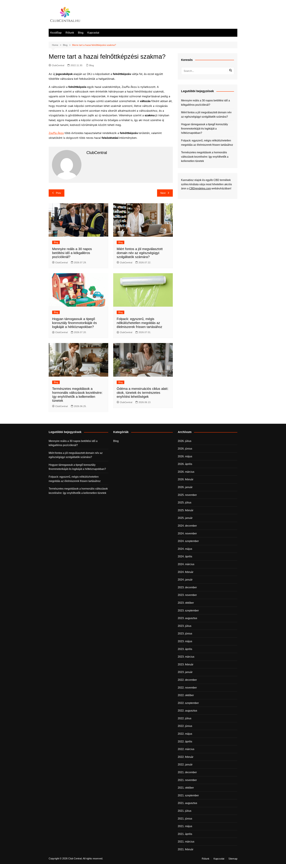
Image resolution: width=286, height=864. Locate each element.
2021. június (185, 818)
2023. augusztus (187, 618)
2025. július (184, 502)
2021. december (187, 772)
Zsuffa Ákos (56, 133)
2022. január (185, 764)
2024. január (185, 579)
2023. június (185, 633)
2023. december (187, 587)
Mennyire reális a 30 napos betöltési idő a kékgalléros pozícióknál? (72, 253)
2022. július (184, 718)
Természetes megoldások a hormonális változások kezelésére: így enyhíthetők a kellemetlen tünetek (204, 156)
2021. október (186, 787)
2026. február (185, 479)
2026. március (186, 471)
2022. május (185, 733)
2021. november (187, 780)
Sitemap (232, 858)
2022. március (186, 749)
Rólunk (70, 32)
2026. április (185, 464)
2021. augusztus (187, 803)
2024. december (187, 525)
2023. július (184, 626)
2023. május (185, 641)
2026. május (185, 456)
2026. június (185, 448)
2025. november (187, 495)
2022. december (187, 679)
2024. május (185, 548)
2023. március (186, 656)
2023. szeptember (188, 610)
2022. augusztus (187, 710)
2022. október (186, 695)
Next (163, 193)
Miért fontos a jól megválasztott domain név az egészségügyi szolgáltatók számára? (140, 253)
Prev (58, 193)
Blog (80, 32)
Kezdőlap (56, 32)
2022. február (185, 757)
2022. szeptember (188, 703)
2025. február (185, 510)
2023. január (185, 672)
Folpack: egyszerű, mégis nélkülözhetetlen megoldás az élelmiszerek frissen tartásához (139, 323)
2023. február (185, 664)
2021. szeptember (188, 795)
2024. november (187, 533)
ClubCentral (58, 65)
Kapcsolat (93, 32)
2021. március (186, 841)
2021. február (185, 849)
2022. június (185, 726)
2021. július (184, 810)
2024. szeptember (188, 541)
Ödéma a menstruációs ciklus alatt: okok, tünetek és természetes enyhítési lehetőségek (142, 392)
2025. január (185, 518)
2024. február (185, 572)
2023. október (186, 602)
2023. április (185, 649)
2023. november (187, 595)
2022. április (185, 741)
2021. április (185, 834)
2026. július (184, 441)
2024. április (185, 556)
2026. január (185, 487)
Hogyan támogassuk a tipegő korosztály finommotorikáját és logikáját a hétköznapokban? (74, 323)
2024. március (186, 564)
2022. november (187, 687)
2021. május (185, 826)
